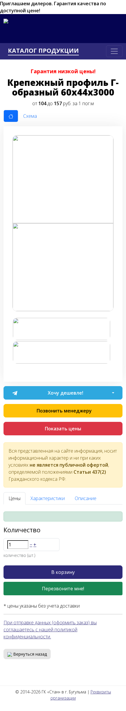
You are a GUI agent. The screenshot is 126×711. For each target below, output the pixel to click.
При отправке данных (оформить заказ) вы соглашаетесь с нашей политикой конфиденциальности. (50, 629)
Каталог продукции (43, 50)
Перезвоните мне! (63, 588)
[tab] (11, 116)
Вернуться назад (29, 654)
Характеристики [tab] (47, 498)
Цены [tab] (14, 498)
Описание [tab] (85, 498)
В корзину (63, 572)
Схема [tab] (30, 116)
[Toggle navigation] (114, 51)
